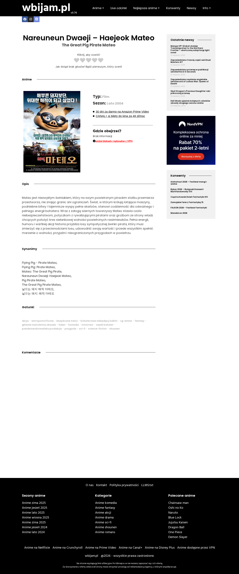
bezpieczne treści (67, 321)
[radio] (76, 60)
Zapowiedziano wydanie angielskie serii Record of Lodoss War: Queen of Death (190, 81)
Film (105, 96)
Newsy (191, 8)
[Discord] (37, 19)
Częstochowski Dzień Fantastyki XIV (189, 197)
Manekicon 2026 (179, 213)
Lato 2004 (115, 103)
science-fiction (97, 328)
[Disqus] (88, 404)
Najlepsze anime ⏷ (146, 8)
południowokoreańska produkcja (42, 328)
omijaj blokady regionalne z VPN (114, 140)
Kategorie (103, 495)
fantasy (139, 321)
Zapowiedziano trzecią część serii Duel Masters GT (191, 61)
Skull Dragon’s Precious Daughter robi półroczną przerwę (190, 92)
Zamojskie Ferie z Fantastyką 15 (187, 202)
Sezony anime (33, 495)
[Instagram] (31, 19)
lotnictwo (87, 324)
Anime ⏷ (98, 8)
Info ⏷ (207, 8)
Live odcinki (119, 8)
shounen (114, 328)
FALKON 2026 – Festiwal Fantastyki (189, 207)
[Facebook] (25, 19)
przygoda (70, 328)
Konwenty (173, 8)
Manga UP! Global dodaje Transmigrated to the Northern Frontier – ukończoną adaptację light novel (190, 49)
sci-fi (82, 328)
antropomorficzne (42, 321)
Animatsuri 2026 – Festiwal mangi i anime (189, 182)
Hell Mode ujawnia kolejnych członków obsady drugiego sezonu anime (190, 101)
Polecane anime (181, 495)
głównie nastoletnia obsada (39, 324)
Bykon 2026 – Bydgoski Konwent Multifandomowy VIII (187, 190)
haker (62, 324)
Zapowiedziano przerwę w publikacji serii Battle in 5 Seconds (189, 70)
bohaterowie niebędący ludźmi (98, 321)
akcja (25, 321)
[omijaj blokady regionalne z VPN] (94, 141)
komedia (73, 324)
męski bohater (104, 324)
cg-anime (126, 321)
